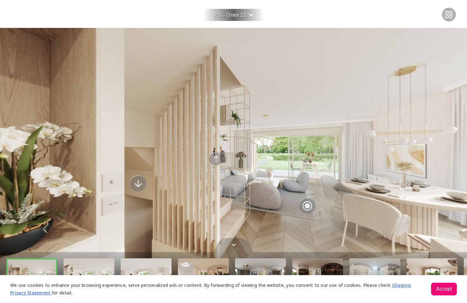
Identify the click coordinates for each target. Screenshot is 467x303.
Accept (444, 289)
